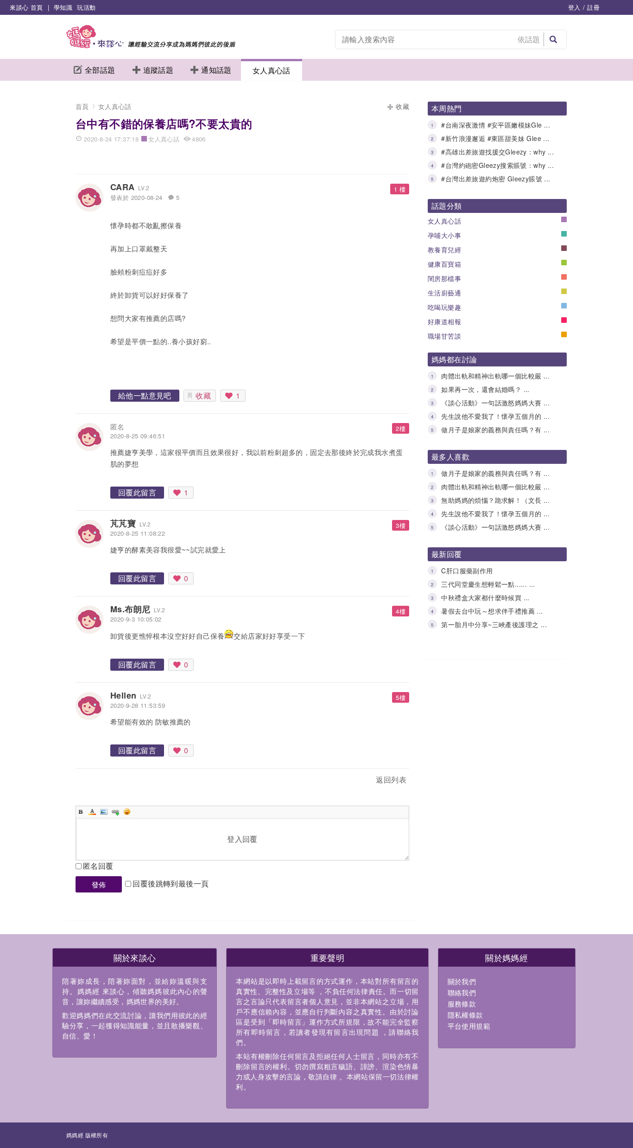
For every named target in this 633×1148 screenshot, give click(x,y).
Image (103, 811)
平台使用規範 (469, 1026)
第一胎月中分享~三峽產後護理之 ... (494, 624)
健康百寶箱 (444, 264)
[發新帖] (96, 781)
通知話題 (216, 69)
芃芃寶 (123, 523)
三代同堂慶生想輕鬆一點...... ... (488, 584)
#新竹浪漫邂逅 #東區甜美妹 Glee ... (495, 138)
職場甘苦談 (444, 335)
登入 (574, 7)
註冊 (593, 7)
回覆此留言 (137, 492)
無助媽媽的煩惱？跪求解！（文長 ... (495, 500)
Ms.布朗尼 (130, 609)
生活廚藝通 (444, 292)
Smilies (127, 811)
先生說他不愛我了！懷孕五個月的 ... (495, 416)
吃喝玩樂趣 (444, 307)
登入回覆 (242, 839)
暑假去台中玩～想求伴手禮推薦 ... (492, 611)
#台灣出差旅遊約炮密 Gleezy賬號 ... (495, 178)
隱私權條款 (465, 1015)
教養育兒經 (444, 249)
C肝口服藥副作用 (467, 570)
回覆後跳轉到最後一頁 (171, 883)
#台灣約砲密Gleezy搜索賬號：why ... (497, 165)
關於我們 (462, 981)
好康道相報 (444, 321)
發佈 (99, 884)
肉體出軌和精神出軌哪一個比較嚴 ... (495, 375)
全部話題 (100, 69)
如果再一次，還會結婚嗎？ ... (485, 389)
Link (115, 811)
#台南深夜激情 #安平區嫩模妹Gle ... (495, 124)
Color (92, 811)
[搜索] (553, 39)
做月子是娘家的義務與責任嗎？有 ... (495, 429)
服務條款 (462, 1003)
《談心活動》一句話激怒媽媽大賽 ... (495, 402)
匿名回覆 (98, 865)
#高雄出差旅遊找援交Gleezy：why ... (497, 151)
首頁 (82, 106)
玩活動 (86, 7)
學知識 (63, 7)
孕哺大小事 (444, 235)
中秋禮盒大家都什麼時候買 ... (485, 597)
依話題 (529, 39)
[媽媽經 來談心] (150, 45)
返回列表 (391, 779)
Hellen (123, 695)
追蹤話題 (158, 69)
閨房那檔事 (444, 278)
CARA (122, 187)
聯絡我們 (462, 992)
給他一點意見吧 (144, 395)
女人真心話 (272, 70)
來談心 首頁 (26, 7)
